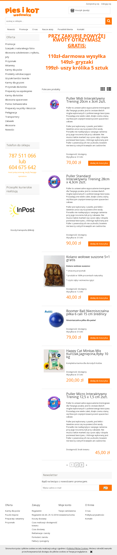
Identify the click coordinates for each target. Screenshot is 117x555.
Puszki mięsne (11, 514)
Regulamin (37, 510)
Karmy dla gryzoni (14, 82)
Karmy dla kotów (14, 95)
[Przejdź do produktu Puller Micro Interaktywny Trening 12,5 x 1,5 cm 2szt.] (54, 403)
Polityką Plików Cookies (77, 548)
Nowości (9, 129)
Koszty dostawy (39, 518)
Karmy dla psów (13, 69)
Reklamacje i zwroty (41, 533)
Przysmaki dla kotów (16, 86)
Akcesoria (10, 125)
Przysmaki (10, 61)
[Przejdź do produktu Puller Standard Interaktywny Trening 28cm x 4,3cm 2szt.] (54, 182)
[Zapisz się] (105, 488)
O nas (88, 510)
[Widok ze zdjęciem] (103, 89)
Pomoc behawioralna (16, 103)
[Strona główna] (24, 10)
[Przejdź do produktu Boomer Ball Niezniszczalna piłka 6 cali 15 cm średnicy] (54, 319)
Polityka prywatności (94, 514)
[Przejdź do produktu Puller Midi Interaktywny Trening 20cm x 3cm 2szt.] (54, 104)
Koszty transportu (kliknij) (22, 230)
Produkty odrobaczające (18, 73)
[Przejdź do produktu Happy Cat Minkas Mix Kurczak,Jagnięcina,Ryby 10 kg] (54, 360)
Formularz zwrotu (40, 537)
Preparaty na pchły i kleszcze (20, 108)
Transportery (12, 116)
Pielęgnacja (11, 112)
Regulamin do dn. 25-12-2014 (45, 514)
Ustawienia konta (66, 514)
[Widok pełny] (109, 89)
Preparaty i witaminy (14, 518)
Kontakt (88, 518)
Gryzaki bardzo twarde (17, 78)
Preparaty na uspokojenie (18, 91)
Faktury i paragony (40, 541)
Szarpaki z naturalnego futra (19, 48)
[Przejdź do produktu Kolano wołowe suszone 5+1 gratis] (54, 271)
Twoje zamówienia (67, 510)
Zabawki (9, 121)
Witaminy (10, 65)
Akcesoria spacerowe (16, 99)
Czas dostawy (38, 529)
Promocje (10, 44)
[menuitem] (11, 29)
